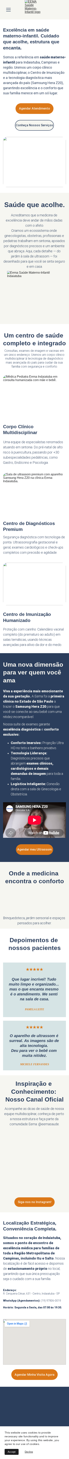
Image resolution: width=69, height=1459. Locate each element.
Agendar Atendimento (34, 108)
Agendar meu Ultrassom (34, 849)
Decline (29, 1451)
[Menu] (8, 9)
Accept (12, 1451)
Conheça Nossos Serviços (34, 125)
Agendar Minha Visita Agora (34, 1374)
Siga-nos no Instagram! (34, 1202)
